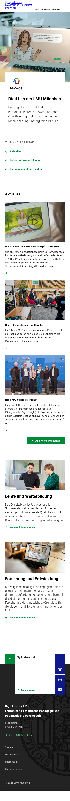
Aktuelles (15, 151)
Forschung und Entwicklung (26, 169)
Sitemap (9, 747)
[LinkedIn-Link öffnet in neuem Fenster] (60, 690)
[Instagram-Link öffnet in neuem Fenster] (60, 680)
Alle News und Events (47, 440)
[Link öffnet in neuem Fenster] (35, 674)
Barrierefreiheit (13, 769)
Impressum (11, 761)
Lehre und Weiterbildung (25, 160)
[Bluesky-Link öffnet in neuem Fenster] (60, 669)
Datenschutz (12, 754)
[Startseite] (10, 659)
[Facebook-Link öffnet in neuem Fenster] (60, 659)
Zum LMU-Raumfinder (21, 735)
